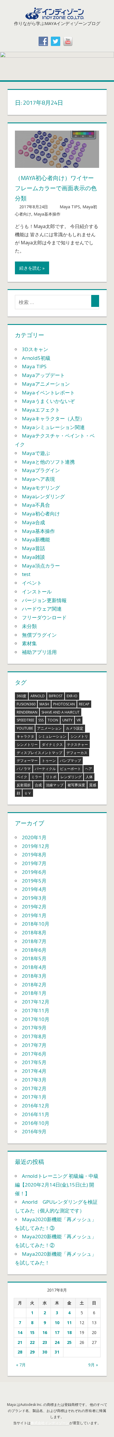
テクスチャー (77, 744)
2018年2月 (34, 984)
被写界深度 (76, 784)
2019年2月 (34, 906)
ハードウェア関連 (42, 608)
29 (32, 1352)
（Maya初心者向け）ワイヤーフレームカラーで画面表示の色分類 (56, 188)
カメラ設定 (74, 728)
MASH (44, 704)
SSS (41, 720)
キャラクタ (25, 736)
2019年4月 (34, 889)
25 (69, 1342)
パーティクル (45, 768)
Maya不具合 (36, 504)
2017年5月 (34, 1062)
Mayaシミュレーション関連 (53, 427)
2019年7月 (34, 863)
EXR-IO (72, 695)
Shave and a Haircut (61, 712)
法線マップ (54, 784)
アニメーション (49, 728)
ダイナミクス (52, 744)
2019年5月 (34, 880)
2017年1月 (34, 1096)
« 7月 (21, 1364)
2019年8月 (34, 854)
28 (20, 1352)
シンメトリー (27, 744)
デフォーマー (27, 760)
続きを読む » (32, 268)
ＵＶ (27, 793)
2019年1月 (34, 915)
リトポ (51, 776)
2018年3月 (34, 975)
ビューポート (70, 768)
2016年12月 (35, 1105)
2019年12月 (35, 846)
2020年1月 (34, 837)
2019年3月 (34, 897)
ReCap (84, 704)
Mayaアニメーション (46, 383)
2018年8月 (34, 932)
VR (79, 720)
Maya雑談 (33, 557)
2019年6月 (34, 872)
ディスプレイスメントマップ (39, 752)
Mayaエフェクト (41, 409)
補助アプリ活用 (39, 652)
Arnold (37, 695)
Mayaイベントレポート (48, 392)
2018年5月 (34, 958)
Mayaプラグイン (41, 470)
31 (57, 1352)
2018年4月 (34, 967)
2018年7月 (34, 941)
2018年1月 (34, 993)
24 (57, 1342)
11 (69, 1322)
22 (32, 1342)
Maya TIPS (70, 206)
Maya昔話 (33, 548)
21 (20, 1342)
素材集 (29, 643)
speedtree (25, 720)
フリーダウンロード (44, 617)
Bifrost (56, 695)
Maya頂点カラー (41, 565)
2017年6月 (34, 1053)
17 (57, 1332)
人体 (89, 776)
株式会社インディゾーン (50, 1422)
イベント (32, 582)
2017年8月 (34, 1036)
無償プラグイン (39, 635)
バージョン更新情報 (44, 600)
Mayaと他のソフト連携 (48, 461)
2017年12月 (35, 1001)
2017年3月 (34, 1079)
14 (20, 1332)
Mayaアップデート (43, 375)
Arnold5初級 (36, 358)
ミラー (36, 776)
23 (44, 1342)
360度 (21, 695)
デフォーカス (76, 752)
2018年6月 (34, 950)
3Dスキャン (35, 349)
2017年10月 (35, 1019)
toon (53, 720)
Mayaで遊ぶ (36, 453)
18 (69, 1332)
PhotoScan (64, 704)
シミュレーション (52, 736)
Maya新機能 (36, 539)
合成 (38, 784)
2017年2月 (34, 1088)
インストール (37, 591)
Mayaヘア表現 (38, 479)
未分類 (29, 626)
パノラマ (24, 768)
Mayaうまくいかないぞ (48, 401)
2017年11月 (35, 1010)
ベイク (22, 776)
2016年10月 (35, 1123)
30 (44, 1352)
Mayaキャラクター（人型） (53, 418)
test (26, 574)
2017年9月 (34, 1027)
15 (32, 1332)
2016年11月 (35, 1114)
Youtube (25, 728)
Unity (67, 720)
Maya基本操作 (47, 214)
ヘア (88, 768)
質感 (92, 784)
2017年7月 (34, 1045)
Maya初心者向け (41, 513)
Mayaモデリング (41, 487)
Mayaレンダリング (43, 496)
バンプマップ (70, 760)
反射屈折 (24, 784)
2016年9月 (34, 1131)
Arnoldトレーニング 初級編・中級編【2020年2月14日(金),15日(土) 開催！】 (57, 1185)
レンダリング (71, 776)
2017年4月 (34, 1071)
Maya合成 (33, 522)
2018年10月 (35, 923)
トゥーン (49, 760)
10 (57, 1322)
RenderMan (27, 712)
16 (44, 1332)
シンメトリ (79, 736)
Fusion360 (26, 704)
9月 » (93, 1364)
